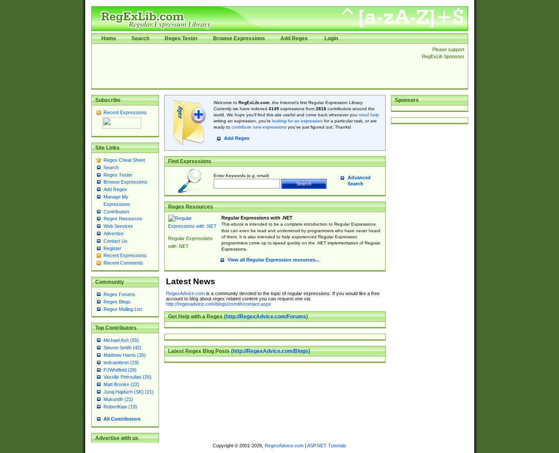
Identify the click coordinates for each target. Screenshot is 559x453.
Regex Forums (119, 294)
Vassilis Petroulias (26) (128, 377)
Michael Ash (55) (121, 340)
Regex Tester (181, 38)
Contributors (117, 211)
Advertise (114, 233)
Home (108, 38)
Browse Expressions (239, 38)
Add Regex (294, 38)
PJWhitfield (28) (120, 370)
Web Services (118, 226)
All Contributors (122, 419)
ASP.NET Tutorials (326, 445)
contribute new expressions (258, 127)
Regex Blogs (117, 301)
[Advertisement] (254, 66)
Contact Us (116, 241)
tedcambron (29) (121, 362)
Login (331, 38)
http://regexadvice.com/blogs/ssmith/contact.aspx (218, 304)
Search (140, 38)
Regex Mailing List (123, 309)
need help (369, 114)
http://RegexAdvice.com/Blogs (270, 351)
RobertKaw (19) (120, 406)
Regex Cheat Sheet (124, 160)
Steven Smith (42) (122, 347)
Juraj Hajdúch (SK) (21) (129, 391)
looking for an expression (297, 120)
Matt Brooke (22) (121, 384)
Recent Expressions (125, 112)
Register (112, 248)
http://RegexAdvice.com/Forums (266, 317)
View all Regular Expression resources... (273, 259)
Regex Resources (123, 218)
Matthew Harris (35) (125, 355)
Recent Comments (123, 262)
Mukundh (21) (118, 399)
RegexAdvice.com (185, 293)
